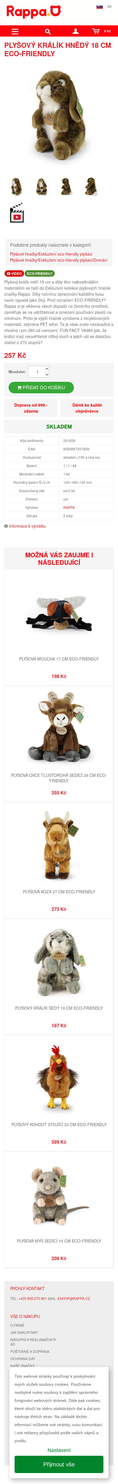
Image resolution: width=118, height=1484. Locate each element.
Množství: (17, 371)
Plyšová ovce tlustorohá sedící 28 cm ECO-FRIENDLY (59, 778)
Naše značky (22, 1365)
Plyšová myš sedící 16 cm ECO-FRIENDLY (59, 1241)
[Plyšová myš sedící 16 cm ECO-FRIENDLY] (59, 1194)
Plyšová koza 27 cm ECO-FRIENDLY (59, 891)
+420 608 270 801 (32, 1298)
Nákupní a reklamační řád (33, 1342)
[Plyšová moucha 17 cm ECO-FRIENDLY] (59, 612)
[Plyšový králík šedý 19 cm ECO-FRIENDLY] (59, 962)
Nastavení (59, 1450)
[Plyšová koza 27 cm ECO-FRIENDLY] (59, 845)
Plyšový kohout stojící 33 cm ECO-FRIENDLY (59, 1124)
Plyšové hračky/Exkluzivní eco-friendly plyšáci (51, 254)
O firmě (17, 1325)
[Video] (16, 213)
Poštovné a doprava (29, 1351)
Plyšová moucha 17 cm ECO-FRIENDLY (59, 659)
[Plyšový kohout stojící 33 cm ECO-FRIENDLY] (59, 1078)
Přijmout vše (59, 1464)
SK (109, 6)
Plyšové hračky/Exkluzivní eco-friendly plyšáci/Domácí (58, 260)
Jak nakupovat (24, 1332)
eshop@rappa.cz (74, 1298)
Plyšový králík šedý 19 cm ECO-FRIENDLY (59, 1008)
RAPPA (69, 507)
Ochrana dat (22, 1358)
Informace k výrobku (27, 526)
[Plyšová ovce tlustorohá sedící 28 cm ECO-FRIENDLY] (59, 729)
